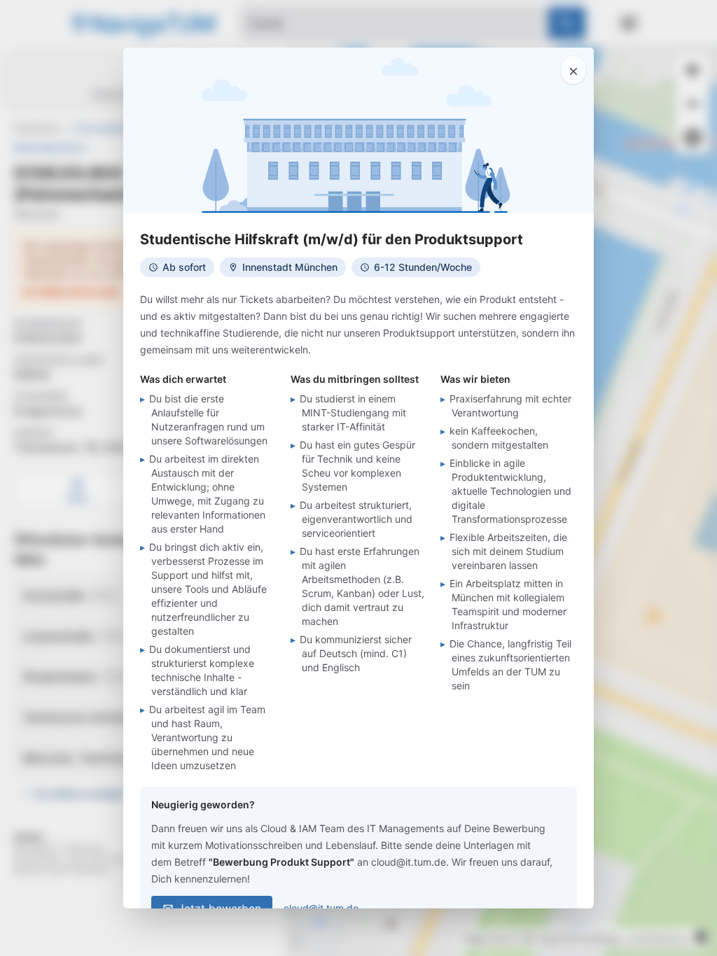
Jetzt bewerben (219, 908)
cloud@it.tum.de (321, 908)
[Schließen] (573, 70)
